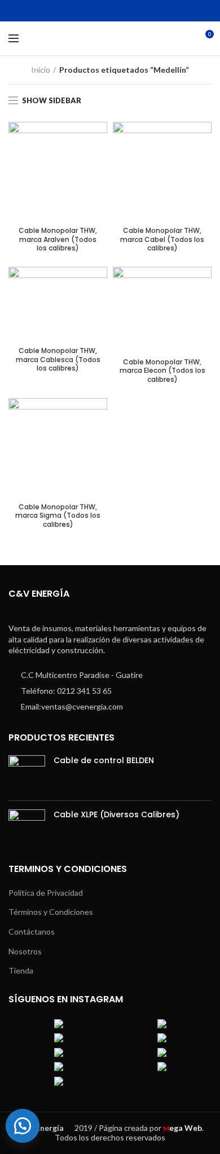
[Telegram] (145, 10)
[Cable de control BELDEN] (26, 773)
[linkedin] (117, 10)
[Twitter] (89, 10)
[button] (28, 1126)
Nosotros (25, 951)
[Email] (103, 10)
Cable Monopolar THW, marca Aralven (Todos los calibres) (58, 239)
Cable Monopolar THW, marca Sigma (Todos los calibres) (57, 516)
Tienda (20, 970)
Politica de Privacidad (45, 892)
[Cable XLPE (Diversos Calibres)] (26, 827)
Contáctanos (31, 931)
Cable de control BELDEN (104, 760)
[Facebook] (75, 10)
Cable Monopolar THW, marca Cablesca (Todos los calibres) (58, 359)
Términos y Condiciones (50, 912)
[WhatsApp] (131, 10)
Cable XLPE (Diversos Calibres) (116, 814)
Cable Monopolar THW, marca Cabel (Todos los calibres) (162, 239)
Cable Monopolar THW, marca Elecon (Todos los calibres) (162, 371)
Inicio (40, 69)
